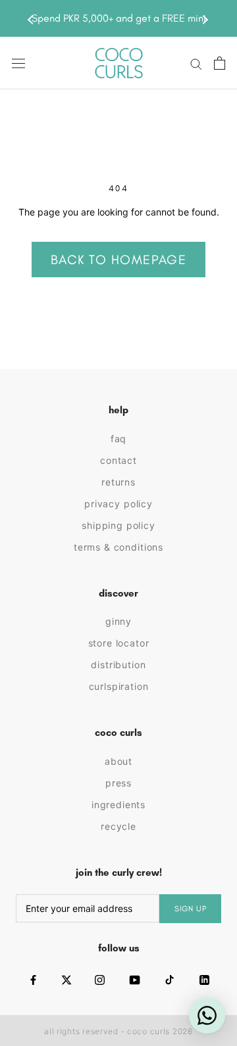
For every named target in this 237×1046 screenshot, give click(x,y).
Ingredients (118, 804)
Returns (118, 482)
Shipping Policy (118, 525)
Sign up (190, 908)
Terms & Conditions (118, 547)
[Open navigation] (18, 63)
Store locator (118, 642)
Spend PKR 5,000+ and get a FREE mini (119, 18)
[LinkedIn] (204, 980)
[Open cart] (219, 63)
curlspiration (119, 686)
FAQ (119, 438)
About (118, 761)
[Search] (196, 63)
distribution (118, 664)
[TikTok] (169, 980)
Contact (118, 460)
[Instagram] (100, 980)
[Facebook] (33, 980)
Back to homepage (118, 259)
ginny (118, 621)
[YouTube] (135, 980)
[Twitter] (66, 980)
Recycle (118, 826)
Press (118, 782)
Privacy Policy (118, 503)
